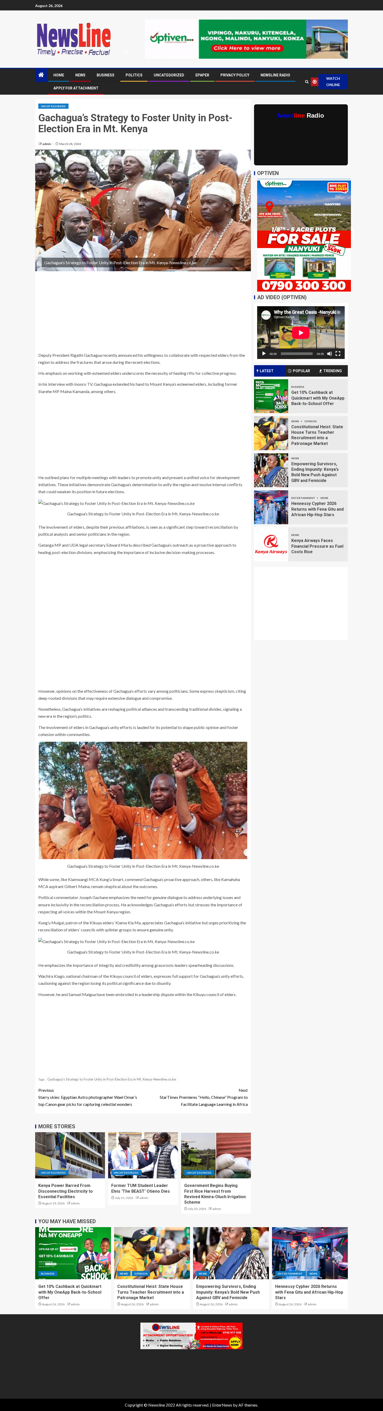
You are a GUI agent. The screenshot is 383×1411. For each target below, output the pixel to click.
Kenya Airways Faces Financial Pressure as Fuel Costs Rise (317, 546)
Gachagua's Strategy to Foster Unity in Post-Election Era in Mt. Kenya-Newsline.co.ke (111, 1079)
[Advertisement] (143, 312)
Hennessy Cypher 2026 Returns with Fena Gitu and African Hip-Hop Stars (317, 509)
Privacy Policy (234, 75)
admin (47, 144)
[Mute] (329, 353)
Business (105, 75)
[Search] (307, 82)
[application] (301, 332)
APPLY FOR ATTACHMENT (75, 88)
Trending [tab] (332, 371)
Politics (134, 75)
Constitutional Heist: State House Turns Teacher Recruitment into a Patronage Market (150, 1292)
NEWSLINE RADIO (275, 75)
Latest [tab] (267, 371)
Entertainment (303, 497)
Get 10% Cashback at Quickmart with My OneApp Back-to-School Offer (317, 398)
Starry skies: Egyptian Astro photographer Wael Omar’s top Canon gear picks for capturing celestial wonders (87, 1097)
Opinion (310, 421)
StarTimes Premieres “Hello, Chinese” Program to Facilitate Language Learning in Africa (204, 1097)
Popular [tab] (301, 371)
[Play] (264, 353)
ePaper (202, 75)
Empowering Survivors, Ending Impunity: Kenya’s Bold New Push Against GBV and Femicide (228, 1292)
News (80, 75)
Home (58, 75)
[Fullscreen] (338, 353)
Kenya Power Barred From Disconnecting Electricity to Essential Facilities (65, 1191)
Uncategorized (169, 75)
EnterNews (222, 1404)
